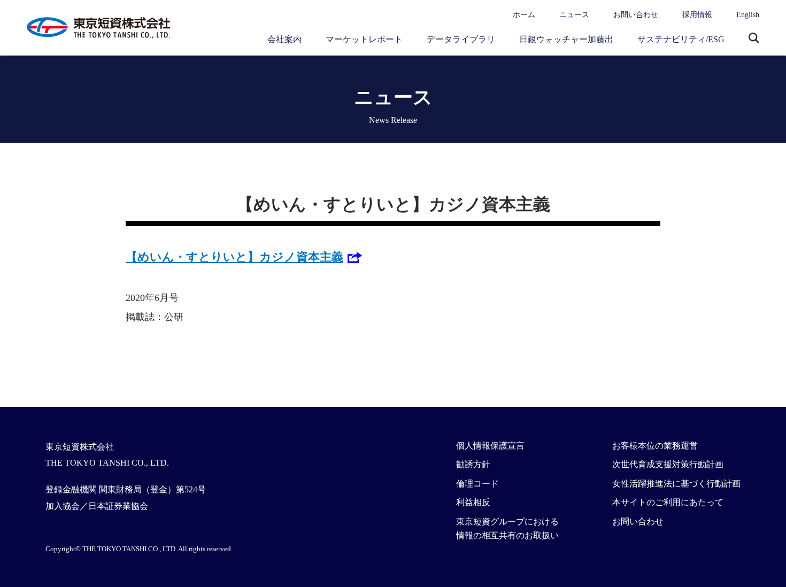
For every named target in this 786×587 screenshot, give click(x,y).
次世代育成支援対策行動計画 (667, 464)
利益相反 (473, 502)
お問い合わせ (635, 15)
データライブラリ (461, 39)
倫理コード (477, 483)
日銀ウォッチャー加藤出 (566, 39)
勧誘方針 (473, 464)
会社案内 (284, 39)
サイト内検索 (754, 39)
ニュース (574, 15)
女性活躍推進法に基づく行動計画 (676, 483)
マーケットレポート (364, 39)
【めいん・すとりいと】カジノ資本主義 (234, 257)
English (747, 15)
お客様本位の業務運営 (655, 445)
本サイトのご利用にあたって (667, 502)
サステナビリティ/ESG (681, 39)
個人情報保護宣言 (490, 445)
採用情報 (697, 15)
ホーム (524, 15)
